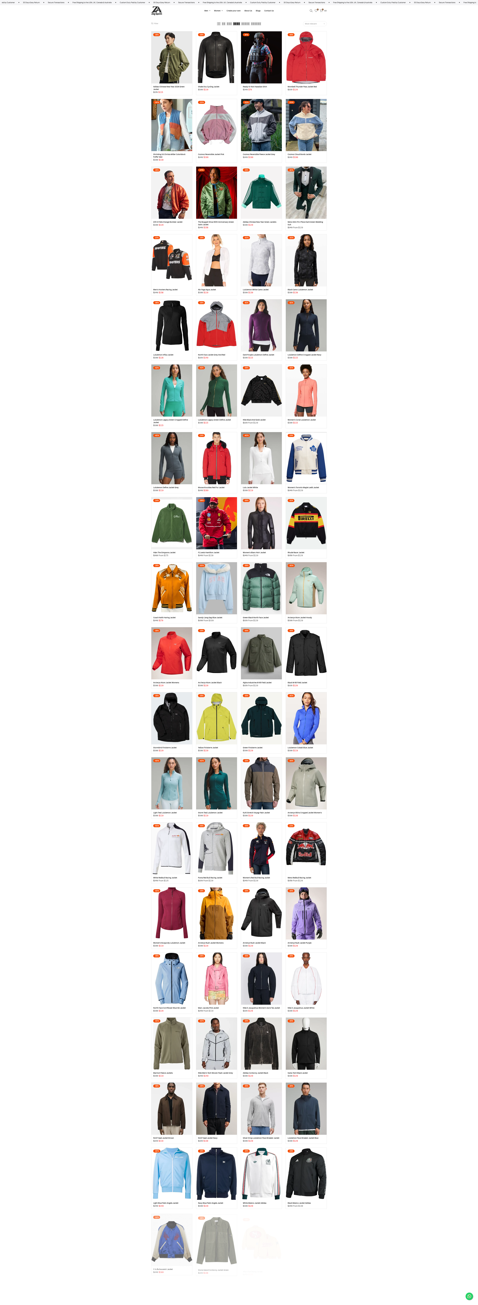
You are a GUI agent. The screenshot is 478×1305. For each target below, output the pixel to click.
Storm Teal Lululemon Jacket (210, 812)
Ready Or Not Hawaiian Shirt (255, 86)
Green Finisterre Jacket (253, 747)
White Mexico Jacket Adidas (254, 1203)
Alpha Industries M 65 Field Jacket (257, 682)
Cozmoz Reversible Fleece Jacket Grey (259, 154)
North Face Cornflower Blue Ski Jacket (169, 1008)
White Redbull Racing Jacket (165, 877)
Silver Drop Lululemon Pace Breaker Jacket (261, 1138)
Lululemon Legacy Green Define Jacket (214, 420)
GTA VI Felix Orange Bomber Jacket (167, 222)
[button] (190, 35)
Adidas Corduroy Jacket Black (255, 1073)
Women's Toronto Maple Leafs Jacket (303, 487)
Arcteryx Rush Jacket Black (254, 943)
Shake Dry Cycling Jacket (208, 86)
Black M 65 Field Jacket (297, 682)
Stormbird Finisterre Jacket (165, 747)
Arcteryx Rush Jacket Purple (299, 943)
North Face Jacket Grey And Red (211, 355)
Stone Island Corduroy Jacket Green (213, 1268)
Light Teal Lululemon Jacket (165, 812)
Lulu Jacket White (250, 487)
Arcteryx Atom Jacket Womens (166, 682)
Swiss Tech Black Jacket (298, 1073)
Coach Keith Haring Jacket (164, 617)
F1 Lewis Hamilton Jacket (208, 552)
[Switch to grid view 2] (223, 23)
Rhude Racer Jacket (296, 552)
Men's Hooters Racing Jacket (165, 289)
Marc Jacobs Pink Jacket (208, 1008)
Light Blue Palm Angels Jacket (165, 1203)
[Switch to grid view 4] (236, 23)
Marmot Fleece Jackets (163, 1073)
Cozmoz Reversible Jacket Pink (211, 154)
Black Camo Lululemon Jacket (300, 289)
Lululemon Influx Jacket (163, 355)
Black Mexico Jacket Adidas (299, 1203)
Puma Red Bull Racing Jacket (210, 877)
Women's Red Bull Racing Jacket (256, 877)
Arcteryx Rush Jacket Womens (211, 943)
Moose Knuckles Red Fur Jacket (211, 487)
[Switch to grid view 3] (229, 23)
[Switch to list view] (219, 23)
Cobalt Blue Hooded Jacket (299, 1268)
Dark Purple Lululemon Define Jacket (258, 355)
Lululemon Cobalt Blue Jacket (300, 747)
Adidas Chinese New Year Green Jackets (259, 222)
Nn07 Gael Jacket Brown (163, 1138)
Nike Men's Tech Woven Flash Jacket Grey (215, 1073)
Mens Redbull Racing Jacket (299, 877)
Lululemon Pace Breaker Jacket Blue (303, 1138)
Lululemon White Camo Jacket (256, 289)
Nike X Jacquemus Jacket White (301, 1008)
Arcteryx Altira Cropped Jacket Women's (305, 812)
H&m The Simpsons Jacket (164, 552)
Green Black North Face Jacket (256, 617)
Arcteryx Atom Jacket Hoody (300, 617)
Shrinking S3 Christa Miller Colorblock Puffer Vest (169, 155)
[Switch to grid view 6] (256, 23)
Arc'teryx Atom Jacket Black (210, 682)
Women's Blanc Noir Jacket (254, 552)
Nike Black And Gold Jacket (254, 420)
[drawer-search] (311, 10)
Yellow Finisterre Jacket (208, 747)
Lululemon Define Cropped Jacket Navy (304, 355)
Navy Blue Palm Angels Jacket (210, 1203)
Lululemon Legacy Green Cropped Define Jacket (170, 421)
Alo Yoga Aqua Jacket (207, 289)
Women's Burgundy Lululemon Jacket (169, 943)
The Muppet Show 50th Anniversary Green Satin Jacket (216, 223)
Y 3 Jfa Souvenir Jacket (163, 1268)
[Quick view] (190, 40)
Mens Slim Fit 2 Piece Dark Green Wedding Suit (305, 223)
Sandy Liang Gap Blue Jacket (210, 617)
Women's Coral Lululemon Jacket (302, 420)
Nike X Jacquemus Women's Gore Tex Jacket (261, 1008)
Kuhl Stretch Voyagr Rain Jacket (256, 812)
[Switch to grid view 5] (245, 23)
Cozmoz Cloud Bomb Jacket (299, 154)
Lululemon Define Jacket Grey (166, 487)
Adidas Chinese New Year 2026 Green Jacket (169, 87)
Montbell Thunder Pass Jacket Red (302, 86)
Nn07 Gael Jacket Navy (207, 1138)
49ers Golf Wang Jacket (253, 1268)
